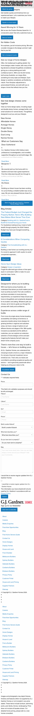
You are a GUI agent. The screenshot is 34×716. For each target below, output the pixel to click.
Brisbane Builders (8, 571)
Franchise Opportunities (10, 527)
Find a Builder (7, 643)
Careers (5, 520)
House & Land (7, 639)
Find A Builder (7, 553)
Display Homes (7, 545)
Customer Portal (7, 578)
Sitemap (5, 589)
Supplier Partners (8, 586)
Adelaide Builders (8, 564)
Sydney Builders (8, 560)
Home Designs (7, 542)
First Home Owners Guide (11, 535)
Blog (4, 531)
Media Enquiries (7, 523)
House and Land (8, 549)
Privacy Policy (7, 575)
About (4, 516)
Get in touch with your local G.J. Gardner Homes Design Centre (17, 203)
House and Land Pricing (10, 582)
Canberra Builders (8, 567)
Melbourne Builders (9, 556)
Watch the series (7, 9)
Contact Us (6, 538)
